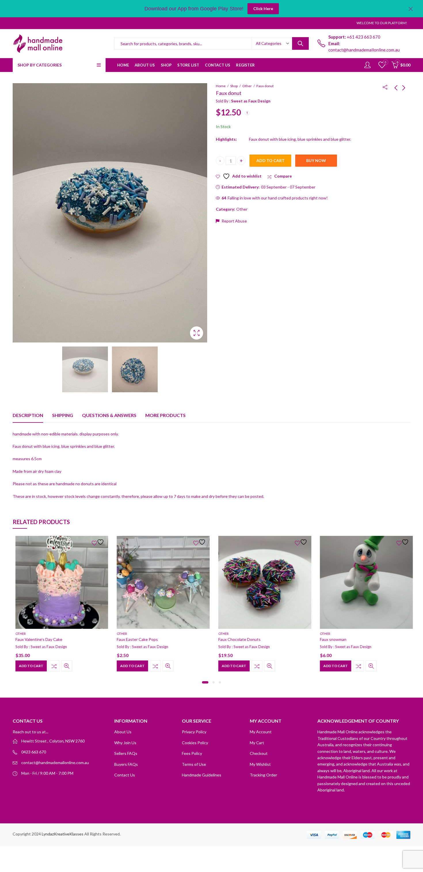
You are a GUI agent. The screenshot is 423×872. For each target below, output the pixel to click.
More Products (165, 415)
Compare (51, 665)
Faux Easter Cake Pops (134, 639)
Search (300, 43)
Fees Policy (192, 753)
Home (221, 86)
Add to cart (270, 160)
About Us (123, 731)
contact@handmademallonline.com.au (55, 762)
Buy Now (316, 160)
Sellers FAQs (125, 753)
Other (247, 86)
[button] (205, 682)
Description (28, 415)
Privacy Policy (194, 731)
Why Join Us (125, 742)
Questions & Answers (109, 415)
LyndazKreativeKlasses (62, 833)
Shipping (62, 415)
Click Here (263, 8)
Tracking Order (263, 774)
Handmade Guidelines (201, 774)
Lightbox (196, 333)
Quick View (64, 665)
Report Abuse (234, 220)
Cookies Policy (195, 742)
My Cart (257, 742)
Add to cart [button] (28, 666)
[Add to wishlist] (96, 542)
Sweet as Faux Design (250, 101)
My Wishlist (260, 764)
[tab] (28, 415)
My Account (261, 731)
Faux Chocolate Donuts (237, 639)
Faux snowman (330, 639)
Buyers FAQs (126, 764)
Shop (234, 86)
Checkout (259, 753)
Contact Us (124, 774)
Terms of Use (194, 764)
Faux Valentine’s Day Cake (36, 639)
